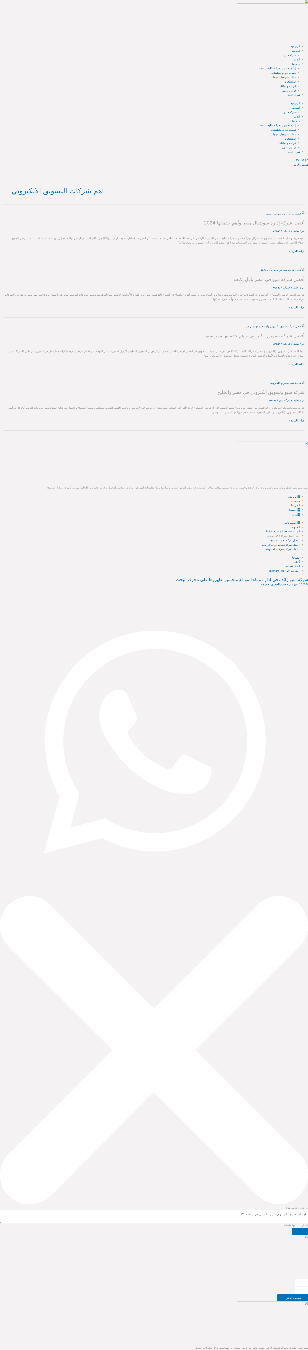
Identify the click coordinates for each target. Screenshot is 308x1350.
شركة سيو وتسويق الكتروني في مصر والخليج (260, 392)
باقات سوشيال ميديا (284, 77)
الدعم (297, 59)
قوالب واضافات (287, 86)
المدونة (296, 50)
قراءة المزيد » (296, 251)
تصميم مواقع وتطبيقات (283, 73)
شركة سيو (290, 55)
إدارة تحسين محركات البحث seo (277, 68)
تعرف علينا (294, 94)
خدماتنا (296, 64)
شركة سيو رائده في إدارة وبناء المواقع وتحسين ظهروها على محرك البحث (242, 579)
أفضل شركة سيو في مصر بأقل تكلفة (268, 279)
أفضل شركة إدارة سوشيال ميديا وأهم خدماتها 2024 (254, 223)
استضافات (290, 81)
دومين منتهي (289, 90)
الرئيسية (295, 46)
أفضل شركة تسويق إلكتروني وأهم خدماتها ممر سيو (255, 335)
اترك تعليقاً (298, 231)
